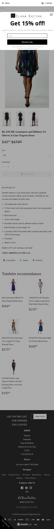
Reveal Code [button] (27, 42)
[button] (51, 14)
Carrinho (48, 3)
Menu (7, 3)
